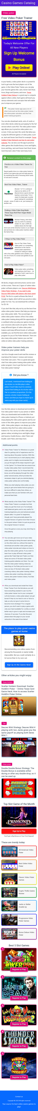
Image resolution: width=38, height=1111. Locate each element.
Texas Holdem (7, 682)
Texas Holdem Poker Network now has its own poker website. (18, 140)
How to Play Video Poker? (14, 265)
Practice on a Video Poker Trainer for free (18, 165)
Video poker (8, 13)
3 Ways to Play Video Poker (15, 239)
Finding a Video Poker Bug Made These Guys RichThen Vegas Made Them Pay (18, 212)
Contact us (19, 1096)
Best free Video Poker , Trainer (16, 184)
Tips (4, 723)
